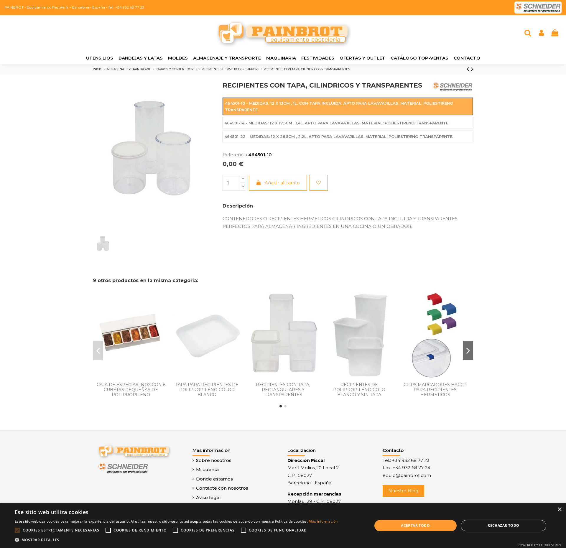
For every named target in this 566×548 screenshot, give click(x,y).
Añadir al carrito (282, 182)
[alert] (283, 525)
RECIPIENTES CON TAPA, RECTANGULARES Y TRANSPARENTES (283, 389)
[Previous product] (469, 69)
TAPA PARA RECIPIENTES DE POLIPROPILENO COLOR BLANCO (206, 389)
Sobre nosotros (213, 460)
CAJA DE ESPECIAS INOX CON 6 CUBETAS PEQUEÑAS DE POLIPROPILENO (131, 389)
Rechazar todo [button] (503, 525)
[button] (176, 540)
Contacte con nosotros (222, 488)
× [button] (559, 509)
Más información (323, 521)
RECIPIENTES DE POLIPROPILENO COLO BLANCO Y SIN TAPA (359, 389)
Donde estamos (214, 479)
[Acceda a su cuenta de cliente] (541, 33)
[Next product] (472, 69)
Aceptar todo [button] (415, 525)
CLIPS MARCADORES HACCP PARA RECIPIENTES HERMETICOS (435, 389)
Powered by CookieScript (540, 545)
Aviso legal (208, 497)
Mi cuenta (207, 469)
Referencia (235, 154)
